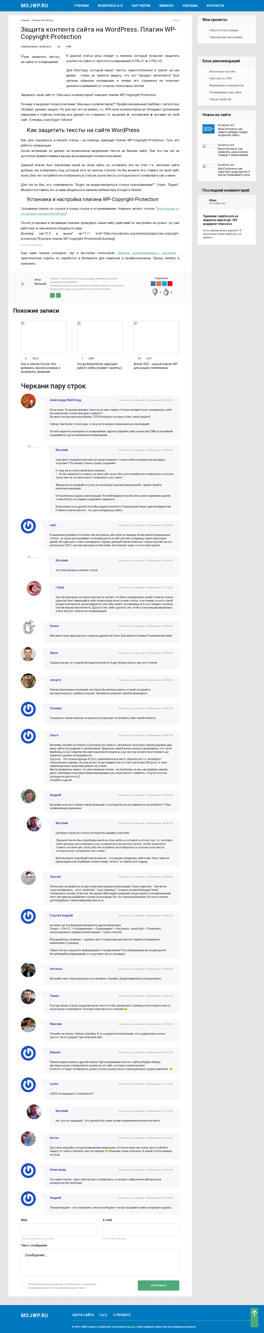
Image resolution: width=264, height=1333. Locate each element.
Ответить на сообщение (131, 400)
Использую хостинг (222, 71)
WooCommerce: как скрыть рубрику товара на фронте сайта (233, 132)
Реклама (190, 6)
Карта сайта (83, 1315)
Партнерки (141, 6)
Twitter (52, 295)
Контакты (215, 6)
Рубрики (81, 6)
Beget (131, 1326)
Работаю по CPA (220, 78)
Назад (176, 20)
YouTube (58, 295)
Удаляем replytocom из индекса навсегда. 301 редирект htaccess (220, 220)
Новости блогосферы (223, 30)
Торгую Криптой (220, 99)
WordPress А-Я (110, 6)
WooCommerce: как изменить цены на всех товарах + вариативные (233, 152)
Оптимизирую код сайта (225, 92)
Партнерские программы (225, 37)
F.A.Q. (104, 1315)
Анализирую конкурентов (226, 85)
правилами (62, 1287)
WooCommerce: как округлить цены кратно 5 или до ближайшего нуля (234, 171)
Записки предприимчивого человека (147, 253)
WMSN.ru (166, 6)
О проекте (121, 1315)
